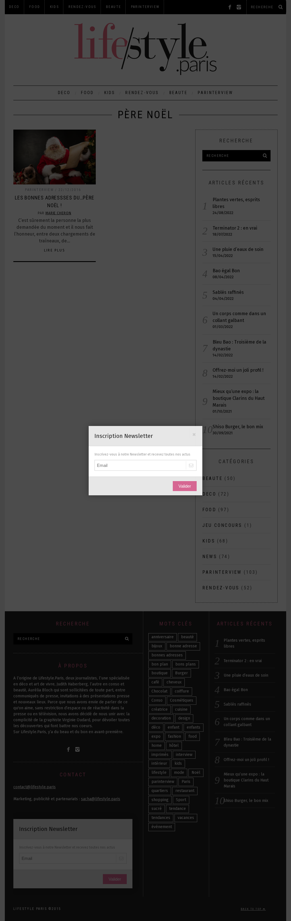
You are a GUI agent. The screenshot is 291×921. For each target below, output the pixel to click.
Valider (184, 486)
